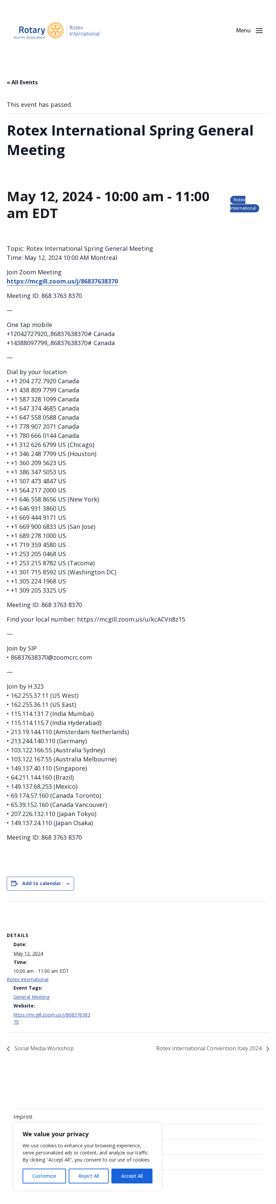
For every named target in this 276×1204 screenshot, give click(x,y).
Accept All (132, 1176)
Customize (44, 1176)
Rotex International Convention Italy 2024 (209, 1048)
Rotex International (27, 979)
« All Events (22, 82)
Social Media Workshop (43, 1048)
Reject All (88, 1176)
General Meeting (31, 997)
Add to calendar (41, 883)
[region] (87, 1157)
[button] (249, 30)
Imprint (22, 1116)
